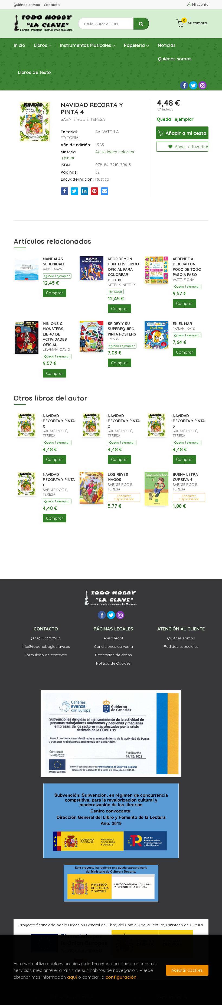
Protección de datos (113, 654)
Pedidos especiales (181, 646)
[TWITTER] (193, 85)
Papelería (135, 45)
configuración (121, 977)
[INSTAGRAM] (202, 85)
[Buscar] (141, 24)
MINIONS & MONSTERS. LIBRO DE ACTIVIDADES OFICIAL (55, 334)
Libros (41, 45)
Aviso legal (113, 638)
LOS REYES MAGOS (118, 477)
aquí (72, 977)
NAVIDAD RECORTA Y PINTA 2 (124, 421)
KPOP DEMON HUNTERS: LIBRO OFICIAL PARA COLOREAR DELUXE (123, 269)
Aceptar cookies (187, 970)
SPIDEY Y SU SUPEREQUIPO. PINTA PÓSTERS (122, 329)
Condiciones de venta (113, 646)
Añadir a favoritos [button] (191, 146)
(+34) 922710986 (45, 638)
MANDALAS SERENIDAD (53, 261)
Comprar (54, 292)
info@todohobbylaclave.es (46, 646)
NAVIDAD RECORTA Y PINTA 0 (59, 421)
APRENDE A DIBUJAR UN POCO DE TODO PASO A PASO (187, 266)
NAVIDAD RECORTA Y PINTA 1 (59, 479)
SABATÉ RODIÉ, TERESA (83, 119)
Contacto (52, 4)
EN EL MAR (182, 323)
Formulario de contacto (45, 654)
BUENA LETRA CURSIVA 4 (185, 477)
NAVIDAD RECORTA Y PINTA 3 (189, 421)
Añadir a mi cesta (185, 133)
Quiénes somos (27, 4)
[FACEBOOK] (184, 85)
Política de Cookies (113, 663)
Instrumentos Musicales (86, 45)
